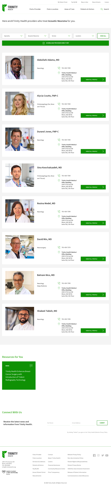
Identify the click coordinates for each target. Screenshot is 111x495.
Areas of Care (69, 9)
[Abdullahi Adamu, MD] (19, 69)
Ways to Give (84, 2)
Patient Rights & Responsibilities (77, 461)
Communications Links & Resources (78, 476)
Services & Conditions (39, 461)
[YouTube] (107, 457)
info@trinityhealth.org (9, 467)
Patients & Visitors (87, 9)
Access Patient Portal (39, 472)
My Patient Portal (62, 2)
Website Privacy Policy (74, 454)
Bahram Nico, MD (46, 275)
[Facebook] (94, 457)
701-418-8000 (6, 465)
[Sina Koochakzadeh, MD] (19, 176)
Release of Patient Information (77, 472)
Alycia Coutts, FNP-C (47, 95)
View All (103, 36)
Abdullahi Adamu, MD (48, 59)
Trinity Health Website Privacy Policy (97, 432)
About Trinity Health (54, 458)
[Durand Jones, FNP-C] (19, 140)
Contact (50, 454)
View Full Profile (91, 79)
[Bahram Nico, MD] (19, 284)
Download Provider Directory (57, 43)
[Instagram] (98, 457)
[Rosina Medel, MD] (19, 212)
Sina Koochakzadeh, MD (49, 167)
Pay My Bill (74, 2)
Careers (107, 2)
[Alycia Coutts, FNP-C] (19, 105)
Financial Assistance (54, 465)
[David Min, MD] (19, 248)
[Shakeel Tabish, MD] (19, 320)
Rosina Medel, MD (46, 203)
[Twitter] (103, 457)
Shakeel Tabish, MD (47, 310)
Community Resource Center (56, 469)
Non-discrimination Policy (75, 458)
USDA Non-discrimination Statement (79, 469)
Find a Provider (35, 9)
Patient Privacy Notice (74, 465)
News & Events (96, 2)
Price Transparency (53, 472)
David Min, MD (44, 239)
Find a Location (52, 9)
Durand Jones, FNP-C (48, 131)
